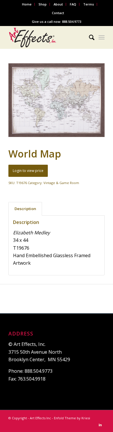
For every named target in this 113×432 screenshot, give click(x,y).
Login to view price (28, 170)
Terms (88, 4)
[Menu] (102, 37)
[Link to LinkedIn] (100, 424)
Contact (58, 13)
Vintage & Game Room (61, 183)
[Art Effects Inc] (46, 37)
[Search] (88, 37)
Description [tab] (25, 208)
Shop (43, 4)
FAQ (73, 4)
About (58, 4)
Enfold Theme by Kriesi (72, 418)
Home (27, 4)
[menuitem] (27, 4)
